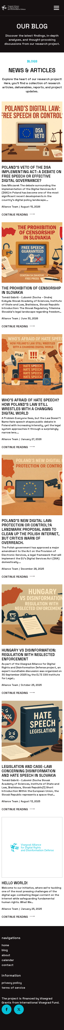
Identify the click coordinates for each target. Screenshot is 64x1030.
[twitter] (19, 1009)
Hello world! (15, 883)
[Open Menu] (56, 7)
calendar (8, 960)
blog (5, 950)
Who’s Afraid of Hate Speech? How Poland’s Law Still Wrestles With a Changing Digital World (30, 407)
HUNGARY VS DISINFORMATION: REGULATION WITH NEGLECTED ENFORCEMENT (29, 654)
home (5, 945)
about (6, 955)
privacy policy (12, 983)
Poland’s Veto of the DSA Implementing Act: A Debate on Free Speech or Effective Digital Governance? (31, 174)
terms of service (13, 987)
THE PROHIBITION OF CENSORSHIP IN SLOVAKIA (31, 290)
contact (7, 965)
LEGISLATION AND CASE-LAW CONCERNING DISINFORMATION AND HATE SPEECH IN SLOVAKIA (29, 771)
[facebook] (6, 1009)
